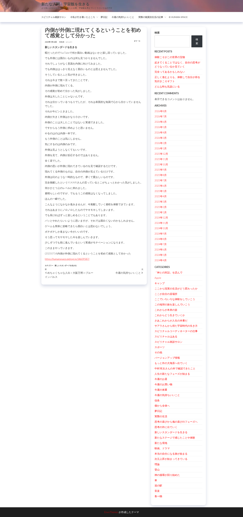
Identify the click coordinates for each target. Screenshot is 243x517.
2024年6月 (161, 249)
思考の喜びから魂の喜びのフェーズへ (176, 421)
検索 (157, 32)
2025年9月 (161, 169)
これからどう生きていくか (170, 315)
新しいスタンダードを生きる (66, 265)
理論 (157, 464)
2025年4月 (161, 196)
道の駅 (158, 485)
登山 (157, 469)
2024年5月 (161, 254)
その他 (158, 352)
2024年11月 (161, 222)
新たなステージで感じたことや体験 (175, 437)
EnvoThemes (111, 512)
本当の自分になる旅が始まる (171, 453)
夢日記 (104, 17)
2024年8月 (161, 238)
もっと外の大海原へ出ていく (171, 363)
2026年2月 (161, 143)
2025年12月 (161, 153)
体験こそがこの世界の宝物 (170, 57)
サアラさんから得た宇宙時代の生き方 (176, 325)
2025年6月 (161, 185)
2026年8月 (161, 111)
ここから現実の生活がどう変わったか (176, 288)
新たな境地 (161, 442)
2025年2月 (161, 206)
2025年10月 (161, 164)
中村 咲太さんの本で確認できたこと (175, 368)
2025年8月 (161, 175)
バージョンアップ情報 (167, 357)
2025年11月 (161, 159)
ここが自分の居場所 (166, 293)
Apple (158, 277)
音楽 (157, 490)
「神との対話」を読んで (168, 272)
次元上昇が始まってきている (171, 458)
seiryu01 (69, 42)
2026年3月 (161, 137)
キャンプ (160, 283)
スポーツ (160, 347)
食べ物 (158, 496)
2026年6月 (161, 121)
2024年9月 (161, 233)
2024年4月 (161, 260)
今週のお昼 (161, 378)
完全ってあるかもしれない (170, 71)
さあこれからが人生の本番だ (171, 320)
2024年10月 (161, 228)
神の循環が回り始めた (167, 474)
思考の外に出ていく (166, 427)
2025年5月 (161, 191)
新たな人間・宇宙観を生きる (65, 4)
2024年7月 (161, 244)
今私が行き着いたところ (82, 17)
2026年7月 (161, 116)
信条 (157, 400)
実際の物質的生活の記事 (150, 17)
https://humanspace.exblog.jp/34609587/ (67, 258)
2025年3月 (161, 201)
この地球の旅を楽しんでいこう (172, 304)
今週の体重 (161, 389)
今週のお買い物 (163, 384)
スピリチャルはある (166, 336)
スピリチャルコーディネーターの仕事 (176, 331)
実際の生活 (161, 416)
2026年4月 (161, 132)
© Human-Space (178, 17)
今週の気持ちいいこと (123, 17)
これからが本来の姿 (166, 309)
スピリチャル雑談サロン (53, 17)
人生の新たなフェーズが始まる (172, 373)
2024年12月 (161, 217)
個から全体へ (162, 405)
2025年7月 (161, 180)
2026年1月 (161, 148)
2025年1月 (161, 212)
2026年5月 (161, 127)
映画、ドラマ (162, 448)
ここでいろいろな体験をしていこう (175, 299)
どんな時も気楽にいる (167, 86)
